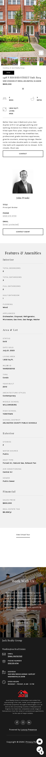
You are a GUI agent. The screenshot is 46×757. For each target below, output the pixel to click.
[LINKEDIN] (29, 722)
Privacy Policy (32, 742)
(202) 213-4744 (9, 216)
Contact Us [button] (23, 623)
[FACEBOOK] (17, 722)
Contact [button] (23, 154)
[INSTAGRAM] (23, 722)
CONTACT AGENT (23, 232)
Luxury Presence (29, 729)
